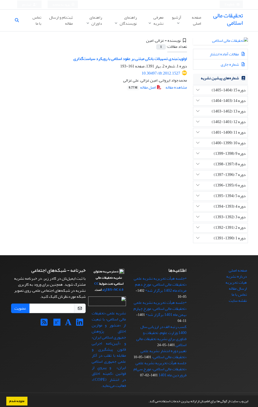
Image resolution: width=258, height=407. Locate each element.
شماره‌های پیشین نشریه (220, 78)
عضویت (20, 308)
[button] (147, 401)
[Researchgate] (57, 324)
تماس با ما (37, 20)
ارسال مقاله (238, 288)
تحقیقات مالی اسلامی (228, 19)
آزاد (104, 289)
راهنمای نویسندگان (128, 20)
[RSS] (44, 324)
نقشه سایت (238, 300)
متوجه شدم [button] (16, 401)
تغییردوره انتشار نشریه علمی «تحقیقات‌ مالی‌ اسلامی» (163, 354)
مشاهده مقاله (176, 87)
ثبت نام (27, 5)
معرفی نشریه (158, 20)
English (230, 5)
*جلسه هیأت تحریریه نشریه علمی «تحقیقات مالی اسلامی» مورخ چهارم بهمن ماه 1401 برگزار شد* (160, 308)
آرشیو (176, 17)
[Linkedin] (80, 324)
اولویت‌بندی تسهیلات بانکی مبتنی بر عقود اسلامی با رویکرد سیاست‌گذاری (130, 58)
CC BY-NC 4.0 (108, 286)
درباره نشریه (236, 276)
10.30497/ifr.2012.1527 (161, 73)
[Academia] (68, 324)
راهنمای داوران (95, 20)
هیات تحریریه (236, 282)
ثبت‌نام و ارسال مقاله (61, 20)
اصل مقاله (142, 87)
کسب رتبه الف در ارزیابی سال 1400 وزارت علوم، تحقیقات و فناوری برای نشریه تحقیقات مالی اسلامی (161, 336)
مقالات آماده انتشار (225, 54)
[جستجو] (19, 20)
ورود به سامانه (61, 5)
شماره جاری (230, 64)
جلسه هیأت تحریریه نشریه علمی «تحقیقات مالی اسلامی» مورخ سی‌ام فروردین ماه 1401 (160, 369)
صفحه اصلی (196, 20)
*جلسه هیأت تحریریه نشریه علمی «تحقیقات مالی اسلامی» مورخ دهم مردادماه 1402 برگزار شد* (160, 284)
